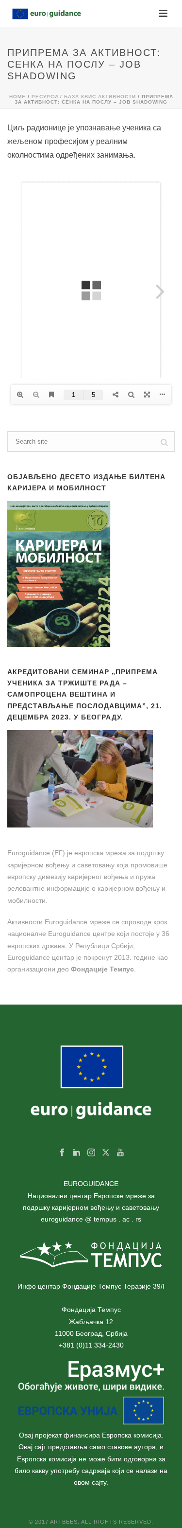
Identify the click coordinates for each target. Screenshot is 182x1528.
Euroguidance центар (40, 957)
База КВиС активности (100, 96)
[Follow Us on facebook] (62, 1153)
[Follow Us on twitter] (106, 1153)
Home (17, 96)
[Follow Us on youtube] (120, 1153)
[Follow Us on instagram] (91, 1153)
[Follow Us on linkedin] (77, 1153)
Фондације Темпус (102, 969)
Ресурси (45, 96)
